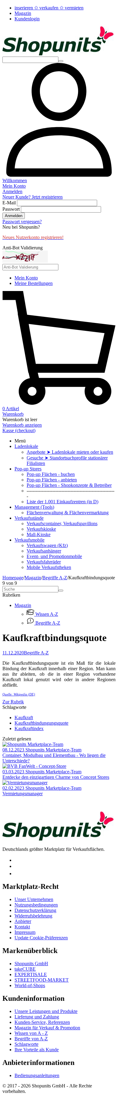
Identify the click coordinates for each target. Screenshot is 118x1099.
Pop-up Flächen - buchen (51, 474)
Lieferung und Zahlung (37, 1016)
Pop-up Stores (28, 468)
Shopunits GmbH (31, 963)
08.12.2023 (13, 749)
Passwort (11, 209)
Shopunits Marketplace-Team (53, 749)
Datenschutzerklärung (35, 910)
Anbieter (23, 921)
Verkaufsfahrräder (44, 561)
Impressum (25, 932)
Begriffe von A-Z (31, 1038)
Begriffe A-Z (54, 577)
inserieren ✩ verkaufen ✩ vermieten (49, 7)
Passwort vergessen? (22, 221)
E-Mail (9, 202)
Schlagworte (26, 1044)
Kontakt (22, 926)
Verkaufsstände (29, 518)
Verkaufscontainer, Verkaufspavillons (62, 523)
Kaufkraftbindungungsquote (41, 723)
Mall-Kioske (39, 534)
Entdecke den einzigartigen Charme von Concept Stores (55, 777)
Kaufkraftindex (29, 728)
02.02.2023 (13, 788)
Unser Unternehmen (34, 899)
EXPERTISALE (31, 974)
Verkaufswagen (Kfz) (47, 545)
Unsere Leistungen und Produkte (46, 1011)
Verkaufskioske (41, 529)
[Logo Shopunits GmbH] (57, 53)
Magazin (23, 13)
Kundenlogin (27, 18)
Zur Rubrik (13, 701)
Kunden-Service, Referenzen (42, 1022)
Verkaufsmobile (29, 540)
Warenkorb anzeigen (22, 425)
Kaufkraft (24, 717)
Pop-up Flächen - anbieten (52, 479)
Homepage (12, 577)
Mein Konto (26, 277)
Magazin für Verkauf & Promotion (47, 1027)
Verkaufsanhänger (44, 550)
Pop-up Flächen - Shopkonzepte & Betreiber (69, 485)
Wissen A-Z (46, 614)
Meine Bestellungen (34, 283)
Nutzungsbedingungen (36, 904)
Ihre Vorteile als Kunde (37, 1049)
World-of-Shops (30, 985)
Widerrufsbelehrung (33, 915)
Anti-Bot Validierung (22, 247)
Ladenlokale (26, 446)
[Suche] (60, 61)
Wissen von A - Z (31, 1033)
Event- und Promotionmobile (54, 556)
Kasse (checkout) (18, 430)
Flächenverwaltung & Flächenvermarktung (68, 512)
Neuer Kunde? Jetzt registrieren (32, 196)
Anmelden (13, 215)
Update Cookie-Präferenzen (41, 937)
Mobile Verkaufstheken (49, 567)
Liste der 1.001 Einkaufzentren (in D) (62, 501)
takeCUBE (25, 969)
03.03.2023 (13, 771)
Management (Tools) (34, 507)
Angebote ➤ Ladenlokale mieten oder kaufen (70, 452)
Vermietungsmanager (22, 793)
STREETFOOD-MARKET (42, 980)
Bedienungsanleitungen (37, 1075)
